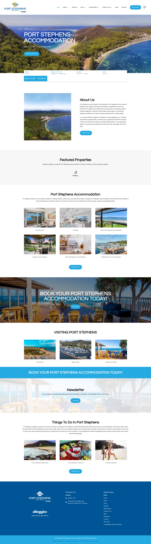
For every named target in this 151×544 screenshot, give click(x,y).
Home (58, 7)
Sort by (104, 72)
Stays (82, 7)
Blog (116, 7)
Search (43, 78)
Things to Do (106, 7)
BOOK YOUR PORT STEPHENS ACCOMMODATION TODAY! (75, 372)
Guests (27, 72)
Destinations (93, 7)
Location (79, 72)
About (65, 7)
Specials (74, 7)
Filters (31, 78)
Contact (124, 7)
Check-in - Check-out (56, 72)
